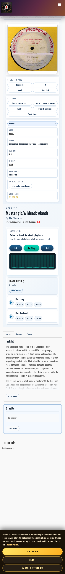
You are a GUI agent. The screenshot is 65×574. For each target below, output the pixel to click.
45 (10, 154)
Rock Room (32, 114)
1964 (11, 133)
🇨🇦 (38, 221)
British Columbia (45, 108)
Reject (32, 559)
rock (11, 164)
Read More (12, 396)
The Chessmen (15, 218)
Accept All (32, 551)
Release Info (32, 123)
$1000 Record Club (19, 103)
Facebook (19, 84)
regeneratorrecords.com (21, 186)
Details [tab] (8, 334)
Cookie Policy (11, 544)
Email (20, 90)
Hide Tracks (16, 290)
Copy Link (45, 90)
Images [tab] (19, 334)
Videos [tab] (29, 334)
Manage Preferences (32, 567)
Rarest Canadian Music (45, 103)
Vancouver (16, 221)
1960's (19, 108)
